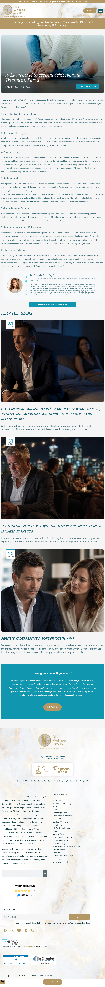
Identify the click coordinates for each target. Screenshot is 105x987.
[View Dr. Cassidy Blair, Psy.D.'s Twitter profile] (26, 290)
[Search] (45, 873)
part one (6, 99)
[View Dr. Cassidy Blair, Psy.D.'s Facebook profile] (26, 276)
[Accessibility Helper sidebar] (2, 982)
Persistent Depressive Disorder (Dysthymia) (37, 638)
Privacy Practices (27, 946)
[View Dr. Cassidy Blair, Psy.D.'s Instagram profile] (26, 285)
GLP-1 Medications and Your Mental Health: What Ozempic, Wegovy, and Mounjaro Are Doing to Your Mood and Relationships (50, 413)
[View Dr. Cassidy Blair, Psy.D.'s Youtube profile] (26, 281)
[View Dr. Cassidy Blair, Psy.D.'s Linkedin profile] (26, 294)
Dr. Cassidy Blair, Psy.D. (42, 275)
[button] (100, 11)
